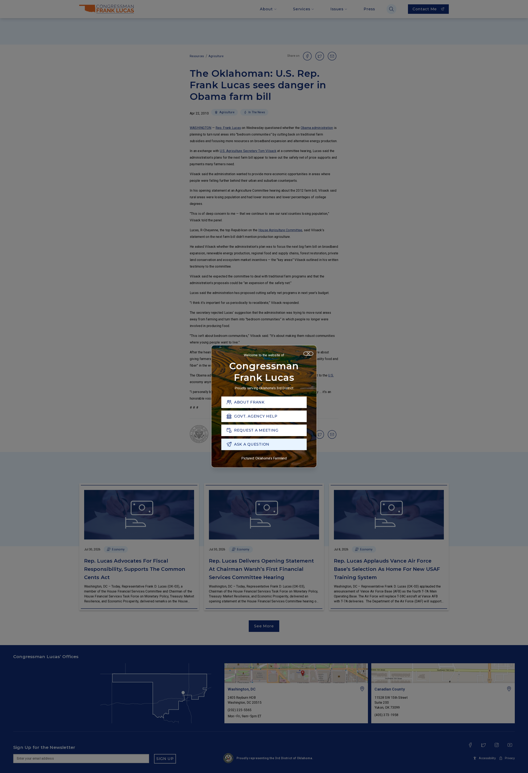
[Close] (308, 353)
